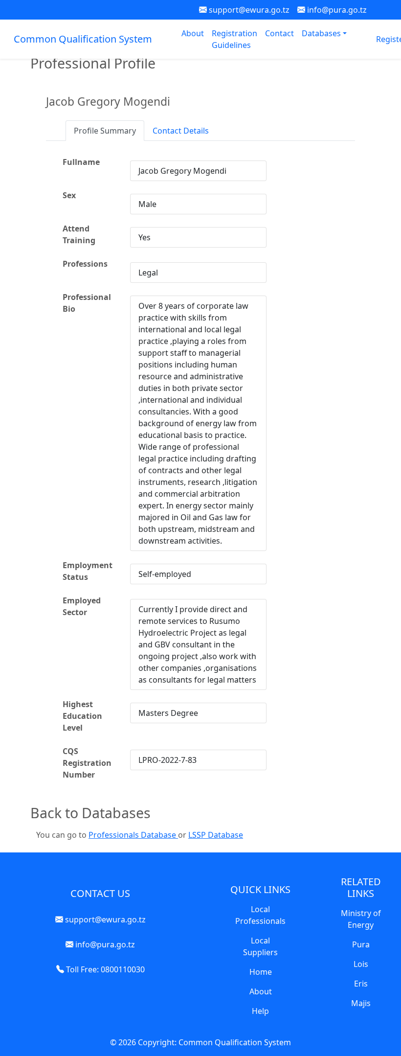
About (192, 33)
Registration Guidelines (234, 39)
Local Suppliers (260, 946)
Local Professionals (260, 915)
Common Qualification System (83, 39)
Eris (361, 983)
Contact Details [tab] (181, 130)
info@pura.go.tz (336, 9)
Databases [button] (322, 33)
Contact (279, 33)
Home (260, 971)
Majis (361, 1003)
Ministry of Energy (361, 919)
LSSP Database (215, 834)
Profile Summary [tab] (105, 130)
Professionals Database (133, 834)
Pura (361, 944)
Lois (361, 964)
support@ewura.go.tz (248, 9)
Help (260, 1011)
